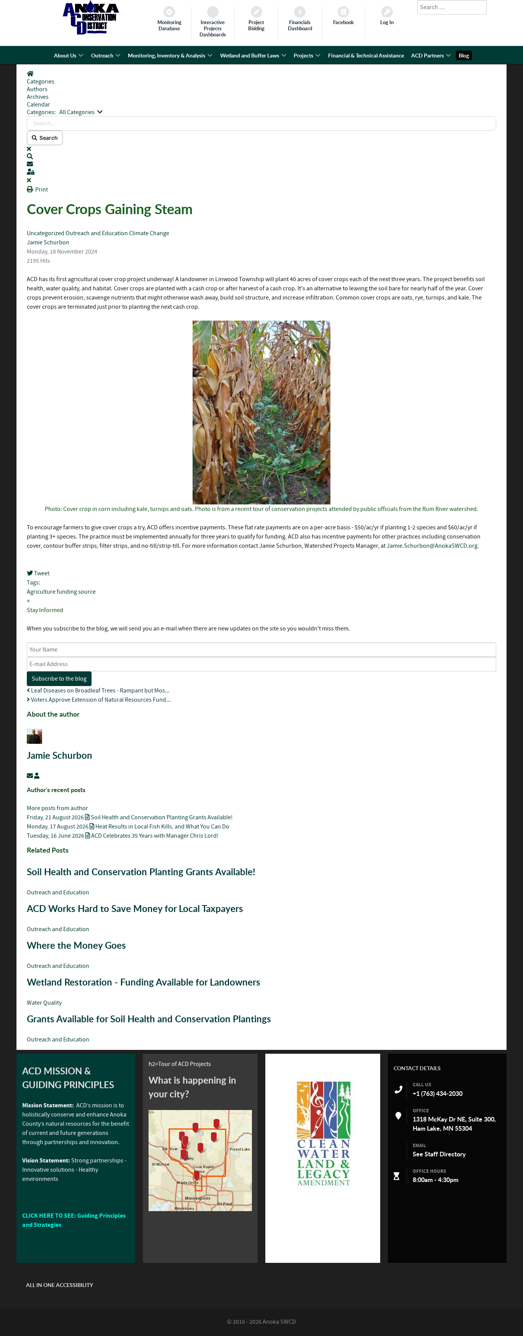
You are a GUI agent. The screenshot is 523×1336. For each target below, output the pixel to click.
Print (41, 189)
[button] (261, 156)
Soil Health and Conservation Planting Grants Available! (141, 871)
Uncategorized (45, 233)
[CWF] (322, 1133)
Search (47, 137)
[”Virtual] (200, 1160)
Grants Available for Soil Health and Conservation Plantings (149, 1018)
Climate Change (149, 233)
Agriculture (41, 591)
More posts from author (57, 808)
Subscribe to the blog (59, 678)
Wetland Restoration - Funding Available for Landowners (143, 982)
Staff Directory (445, 1154)
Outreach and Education (96, 233)
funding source (76, 591)
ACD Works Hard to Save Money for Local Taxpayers (135, 908)
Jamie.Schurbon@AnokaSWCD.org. (433, 545)
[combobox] (452, 7)
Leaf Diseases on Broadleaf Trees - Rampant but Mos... (100, 690)
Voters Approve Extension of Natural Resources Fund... (100, 699)
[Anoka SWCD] (91, 32)
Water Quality (44, 1002)
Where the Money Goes (76, 945)
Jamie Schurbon (48, 242)
